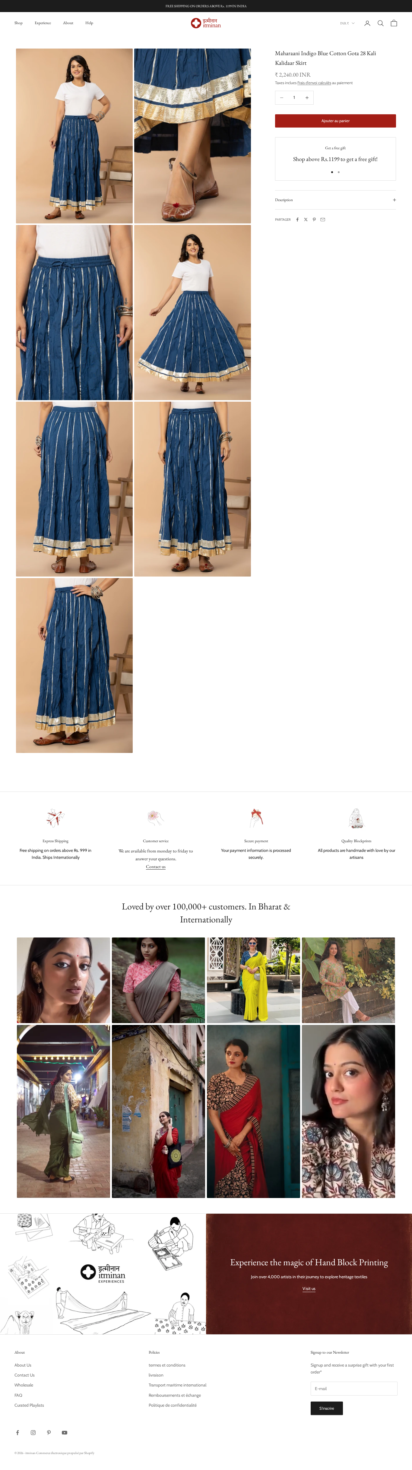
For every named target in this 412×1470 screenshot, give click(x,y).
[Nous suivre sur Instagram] (33, 1433)
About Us (22, 1365)
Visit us (309, 1288)
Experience (43, 22)
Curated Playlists (29, 1405)
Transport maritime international (177, 1385)
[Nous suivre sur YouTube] (65, 1433)
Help (89, 22)
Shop (18, 22)
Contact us (156, 866)
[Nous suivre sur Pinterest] (49, 1433)
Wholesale (23, 1385)
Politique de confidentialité (173, 1405)
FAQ (18, 1395)
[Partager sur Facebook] (297, 219)
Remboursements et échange (175, 1395)
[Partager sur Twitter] (305, 219)
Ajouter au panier (336, 120)
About (68, 22)
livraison (156, 1375)
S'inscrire (326, 1408)
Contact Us (24, 1375)
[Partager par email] (322, 219)
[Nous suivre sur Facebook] (17, 1433)
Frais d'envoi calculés (314, 82)
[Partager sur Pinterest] (314, 219)
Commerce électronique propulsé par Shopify (65, 1453)
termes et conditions (167, 1365)
